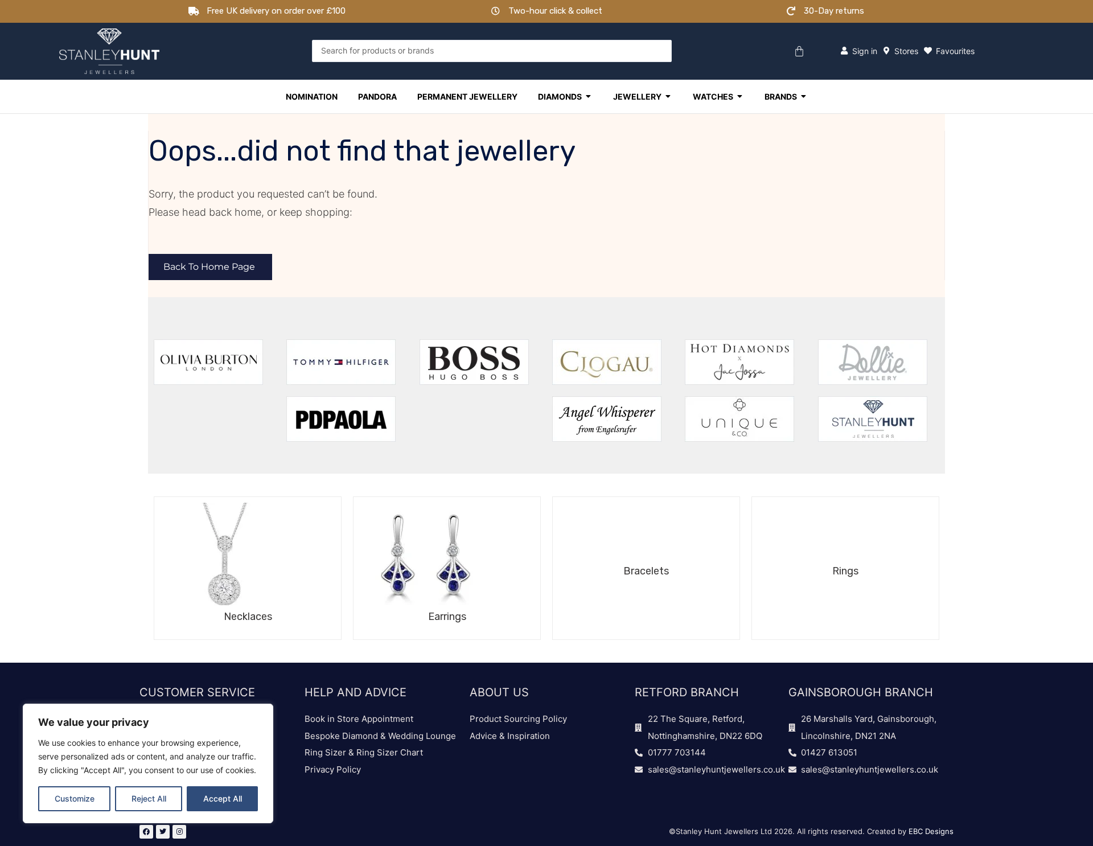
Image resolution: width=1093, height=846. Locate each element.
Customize (74, 798)
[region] (148, 763)
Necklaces (248, 616)
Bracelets (646, 571)
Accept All (222, 798)
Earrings (447, 616)
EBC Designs (931, 831)
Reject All (149, 798)
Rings (845, 571)
